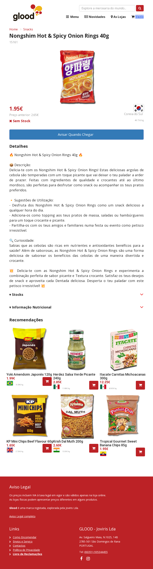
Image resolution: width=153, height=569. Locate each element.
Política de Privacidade (26, 550)
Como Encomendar (24, 537)
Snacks (28, 29)
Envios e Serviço (22, 541)
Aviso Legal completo (22, 516)
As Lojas (119, 17)
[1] (47, 381)
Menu (74, 17)
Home (13, 29)
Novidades (96, 17)
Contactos (19, 545)
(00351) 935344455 (96, 552)
